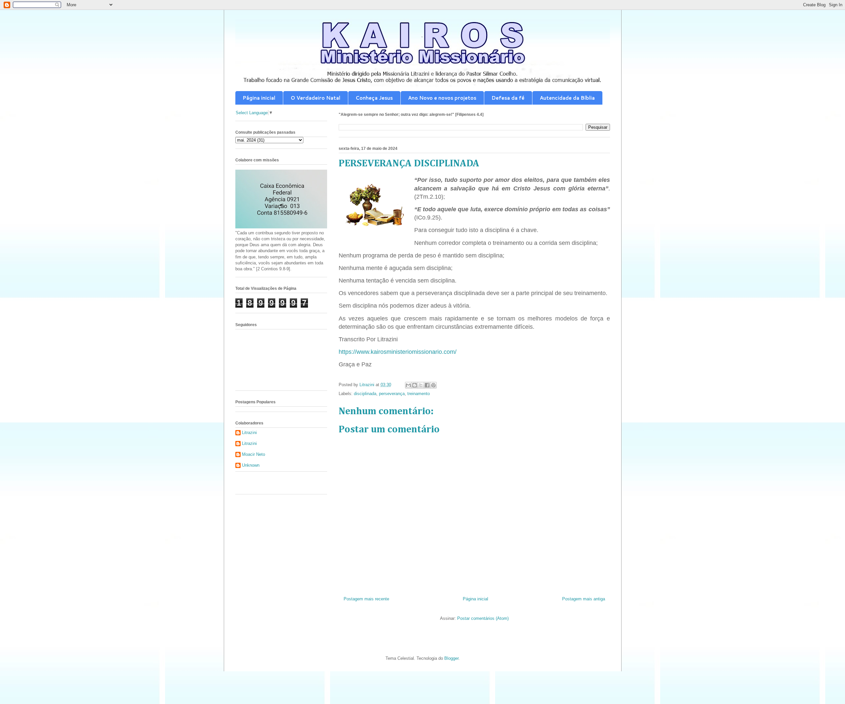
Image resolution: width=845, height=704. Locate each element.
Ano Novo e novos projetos (442, 97)
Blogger (451, 658)
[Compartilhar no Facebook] (427, 385)
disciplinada (365, 393)
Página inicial (259, 97)
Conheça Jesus (374, 97)
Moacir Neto (253, 454)
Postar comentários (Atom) (483, 618)
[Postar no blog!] (414, 385)
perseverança (392, 393)
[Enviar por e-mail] (408, 385)
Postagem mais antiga (583, 598)
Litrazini (249, 432)
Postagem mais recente (366, 598)
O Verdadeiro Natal (315, 97)
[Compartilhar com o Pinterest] (433, 385)
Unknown (250, 465)
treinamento (418, 393)
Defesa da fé (507, 97)
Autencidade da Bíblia (567, 97)
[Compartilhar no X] (421, 385)
